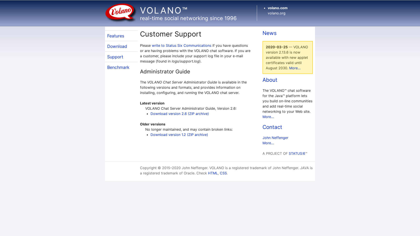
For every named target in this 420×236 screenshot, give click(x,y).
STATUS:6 (297, 153)
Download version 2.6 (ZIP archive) (179, 113)
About (269, 80)
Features (115, 35)
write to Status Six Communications (181, 45)
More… (295, 68)
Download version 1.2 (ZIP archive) (179, 134)
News (269, 33)
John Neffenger (275, 137)
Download (117, 46)
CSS (223, 173)
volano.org (276, 13)
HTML (213, 173)
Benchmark (118, 67)
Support (115, 56)
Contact (272, 127)
